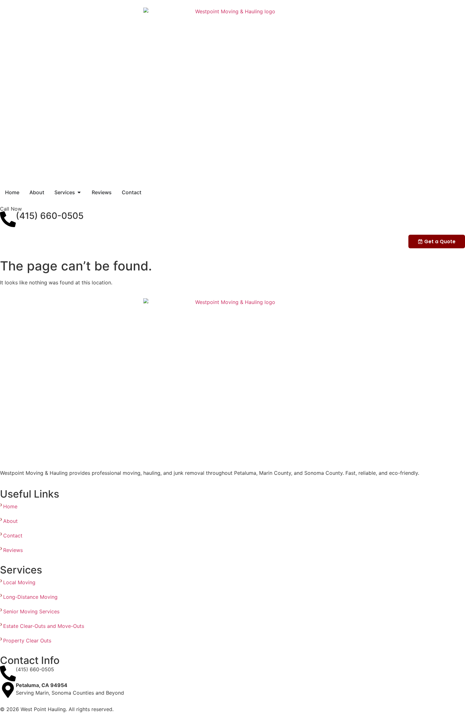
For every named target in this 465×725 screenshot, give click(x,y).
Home (10, 506)
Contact (12, 535)
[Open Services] (79, 192)
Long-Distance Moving (30, 597)
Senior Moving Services (33, 611)
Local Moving (20, 582)
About (10, 521)
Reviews (13, 550)
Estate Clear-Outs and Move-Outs (44, 626)
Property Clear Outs (28, 640)
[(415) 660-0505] (8, 219)
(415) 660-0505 (50, 215)
